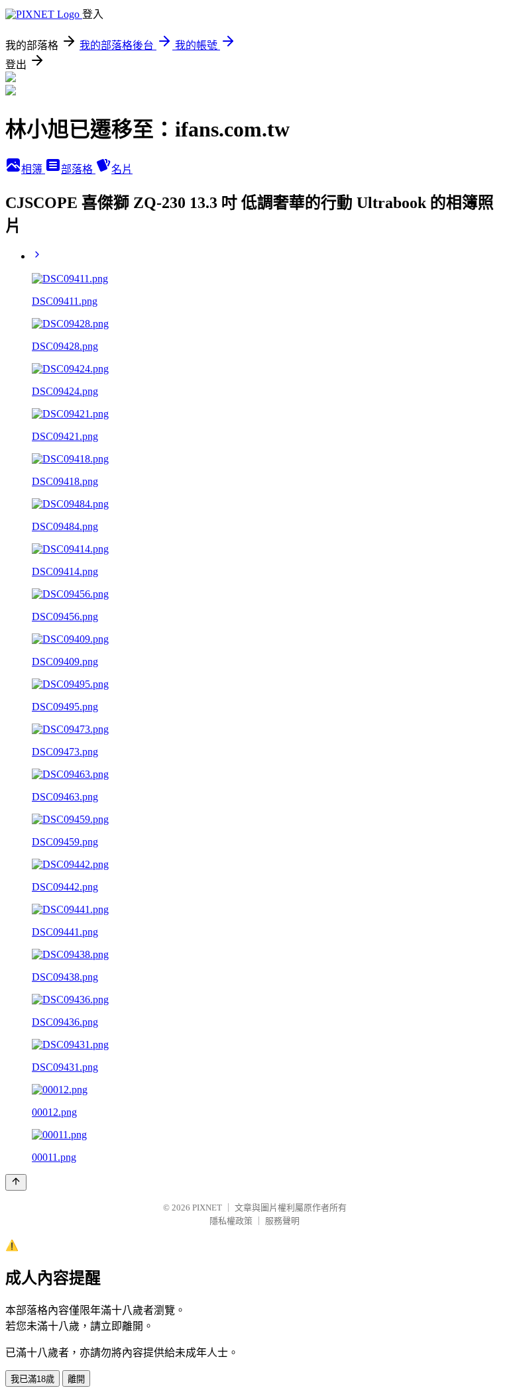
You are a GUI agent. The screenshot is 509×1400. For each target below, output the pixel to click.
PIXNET (207, 1207)
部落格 (78, 169)
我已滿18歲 (32, 1379)
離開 (76, 1379)
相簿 (33, 169)
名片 (122, 169)
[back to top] (16, 1182)
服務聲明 (282, 1221)
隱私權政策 (231, 1221)
